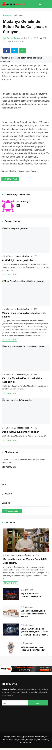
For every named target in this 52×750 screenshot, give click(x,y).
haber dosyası (41, 736)
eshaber (44, 739)
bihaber (21, 739)
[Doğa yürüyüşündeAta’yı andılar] (26, 411)
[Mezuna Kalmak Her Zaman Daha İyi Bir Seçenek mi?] (26, 540)
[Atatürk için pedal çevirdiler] (26, 240)
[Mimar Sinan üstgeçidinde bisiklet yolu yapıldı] (26, 293)
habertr (29, 742)
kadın (22, 742)
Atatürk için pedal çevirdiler (18, 260)
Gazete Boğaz (13, 38)
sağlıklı (37, 739)
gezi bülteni (28, 736)
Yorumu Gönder (12, 511)
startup (29, 739)
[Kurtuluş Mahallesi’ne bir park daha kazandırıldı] (26, 358)
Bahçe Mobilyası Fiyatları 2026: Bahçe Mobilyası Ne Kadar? (33, 614)
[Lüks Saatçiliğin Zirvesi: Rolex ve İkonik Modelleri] (11, 647)
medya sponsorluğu (13, 736)
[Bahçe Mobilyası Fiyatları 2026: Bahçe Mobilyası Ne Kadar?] (11, 611)
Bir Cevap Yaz (10, 179)
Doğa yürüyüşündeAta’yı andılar (20, 431)
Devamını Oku (9, 275)
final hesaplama (10, 739)
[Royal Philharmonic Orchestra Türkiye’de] (11, 594)
